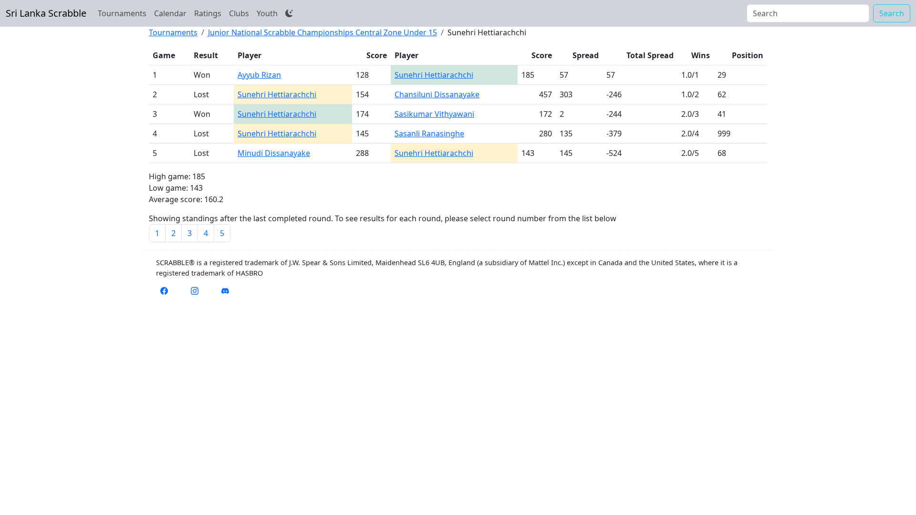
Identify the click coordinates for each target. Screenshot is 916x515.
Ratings (207, 13)
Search (891, 13)
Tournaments (122, 13)
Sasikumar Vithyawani (434, 114)
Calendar (170, 13)
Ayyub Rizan (259, 75)
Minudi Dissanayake (274, 153)
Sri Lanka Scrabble (46, 13)
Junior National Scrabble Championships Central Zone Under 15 (322, 32)
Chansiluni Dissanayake (437, 94)
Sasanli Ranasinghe (429, 133)
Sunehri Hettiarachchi (434, 75)
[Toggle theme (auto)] (289, 13)
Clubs (239, 13)
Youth (267, 13)
